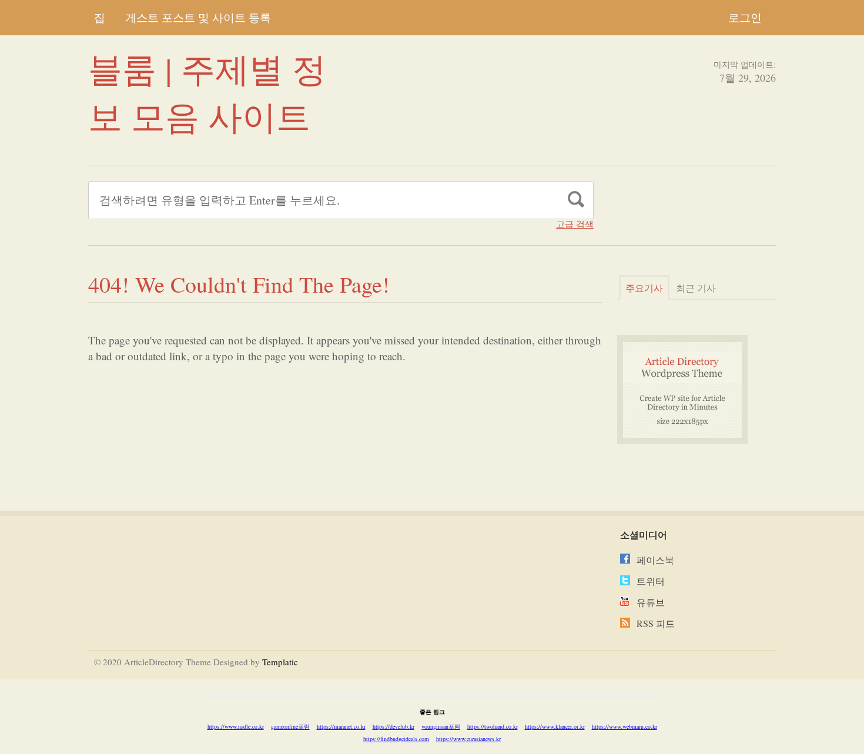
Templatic (280, 662)
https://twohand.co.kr (492, 726)
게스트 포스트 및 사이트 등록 (198, 17)
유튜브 (651, 602)
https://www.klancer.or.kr (555, 726)
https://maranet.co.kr (341, 726)
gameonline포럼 (290, 726)
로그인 (745, 17)
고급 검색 (575, 224)
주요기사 (644, 288)
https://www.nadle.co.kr (235, 726)
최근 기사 (696, 288)
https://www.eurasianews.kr (468, 739)
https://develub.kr (393, 726)
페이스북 (655, 560)
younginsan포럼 (440, 726)
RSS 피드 (656, 623)
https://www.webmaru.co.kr (624, 726)
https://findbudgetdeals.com (396, 739)
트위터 (651, 581)
